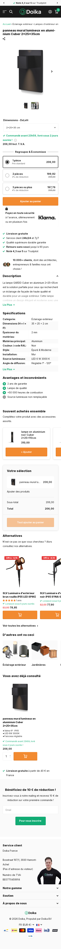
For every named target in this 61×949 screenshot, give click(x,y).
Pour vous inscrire (30, 820)
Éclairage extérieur (23, 24)
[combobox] (31, 127)
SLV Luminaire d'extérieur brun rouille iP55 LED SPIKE (19, 595)
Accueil (7, 24)
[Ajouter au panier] (20, 615)
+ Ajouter (26, 451)
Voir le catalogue (5, 11)
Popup (15, 140)
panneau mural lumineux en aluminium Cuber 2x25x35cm (19, 722)
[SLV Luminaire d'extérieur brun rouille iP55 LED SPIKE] (20, 571)
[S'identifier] (50, 12)
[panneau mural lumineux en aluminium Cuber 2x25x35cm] (20, 697)
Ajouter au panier (30, 201)
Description (12, 276)
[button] (3, 3)
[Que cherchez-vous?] (11, 12)
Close (30, 888)
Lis (7, 304)
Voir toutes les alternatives (19, 625)
